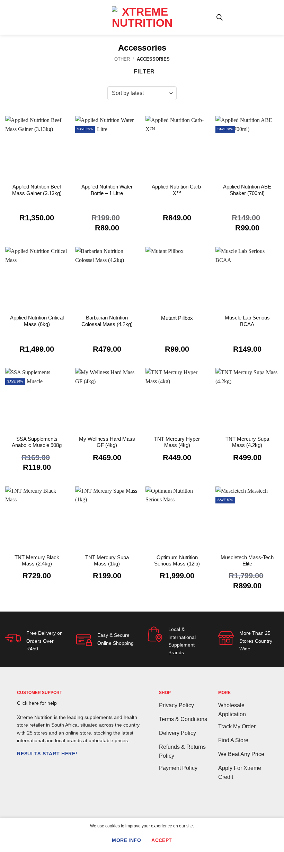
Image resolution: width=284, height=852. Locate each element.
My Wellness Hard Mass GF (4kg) (107, 442)
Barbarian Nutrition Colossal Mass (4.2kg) (107, 321)
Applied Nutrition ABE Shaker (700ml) (247, 190)
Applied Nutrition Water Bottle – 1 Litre (107, 190)
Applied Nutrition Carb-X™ (177, 190)
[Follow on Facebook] (21, 767)
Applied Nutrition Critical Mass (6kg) (37, 321)
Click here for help (37, 703)
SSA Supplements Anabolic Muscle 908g (37, 442)
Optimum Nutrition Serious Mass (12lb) (177, 560)
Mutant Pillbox (177, 318)
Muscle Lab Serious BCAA (247, 321)
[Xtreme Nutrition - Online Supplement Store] (142, 17)
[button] (9, 17)
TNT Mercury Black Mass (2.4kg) (37, 560)
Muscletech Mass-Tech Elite (247, 560)
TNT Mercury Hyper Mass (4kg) (177, 442)
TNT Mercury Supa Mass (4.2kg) (247, 442)
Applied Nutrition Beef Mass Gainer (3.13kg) (37, 190)
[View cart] (275, 17)
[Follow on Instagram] (30, 767)
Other (122, 59)
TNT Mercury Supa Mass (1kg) (107, 560)
